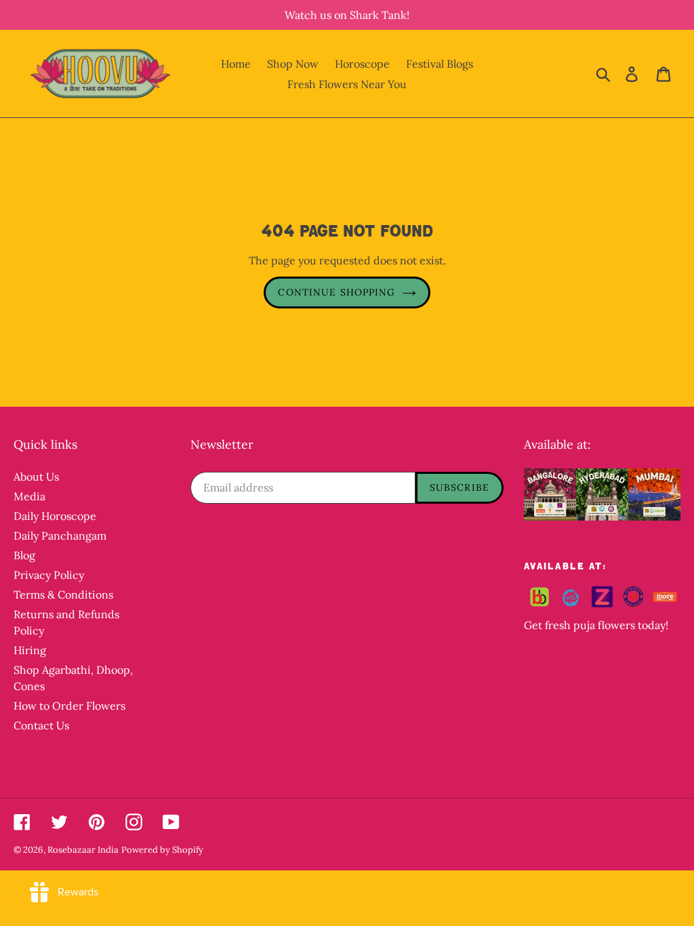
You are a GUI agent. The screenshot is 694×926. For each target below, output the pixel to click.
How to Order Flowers (69, 705)
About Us (36, 476)
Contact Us (41, 725)
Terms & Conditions (63, 594)
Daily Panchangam (60, 535)
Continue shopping (336, 292)
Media (29, 496)
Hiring (30, 650)
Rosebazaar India (83, 849)
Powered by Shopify (162, 849)
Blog (24, 555)
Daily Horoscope (55, 516)
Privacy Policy (49, 575)
